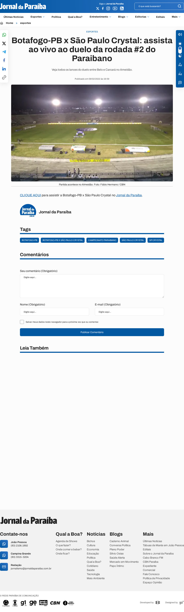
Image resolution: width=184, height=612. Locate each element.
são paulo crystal (133, 240)
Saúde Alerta (117, 557)
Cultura (91, 545)
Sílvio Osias (117, 553)
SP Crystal (155, 240)
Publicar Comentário (92, 332)
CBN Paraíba (150, 562)
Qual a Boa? (75, 17)
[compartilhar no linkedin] (4, 69)
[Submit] (179, 6)
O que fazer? (63, 545)
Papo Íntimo (117, 566)
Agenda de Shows (66, 541)
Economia (93, 549)
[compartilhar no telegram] (4, 52)
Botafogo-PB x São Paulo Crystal (63, 240)
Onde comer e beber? (69, 549)
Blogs (121, 17)
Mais (175, 17)
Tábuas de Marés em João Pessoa (163, 545)
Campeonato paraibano (102, 240)
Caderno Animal (119, 541)
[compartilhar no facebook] (4, 60)
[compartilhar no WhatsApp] (4, 35)
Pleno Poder (117, 549)
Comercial (149, 570)
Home (9, 23)
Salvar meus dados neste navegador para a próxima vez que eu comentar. (62, 322)
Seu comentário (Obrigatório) (39, 270)
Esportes (36, 17)
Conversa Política (120, 545)
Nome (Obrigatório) (32, 304)
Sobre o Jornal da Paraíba (158, 553)
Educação (93, 553)
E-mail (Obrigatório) (108, 304)
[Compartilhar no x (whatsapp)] (4, 44)
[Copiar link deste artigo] (4, 77)
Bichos (91, 541)
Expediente (149, 566)
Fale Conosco (151, 574)
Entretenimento (99, 17)
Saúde (91, 570)
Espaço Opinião (152, 582)
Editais (160, 17)
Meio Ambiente (96, 578)
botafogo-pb (29, 240)
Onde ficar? (63, 553)
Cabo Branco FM (153, 557)
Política (56, 17)
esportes (25, 23)
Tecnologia (93, 574)
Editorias (140, 17)
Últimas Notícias (14, 17)
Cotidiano (92, 566)
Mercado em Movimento (124, 562)
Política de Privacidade (156, 578)
